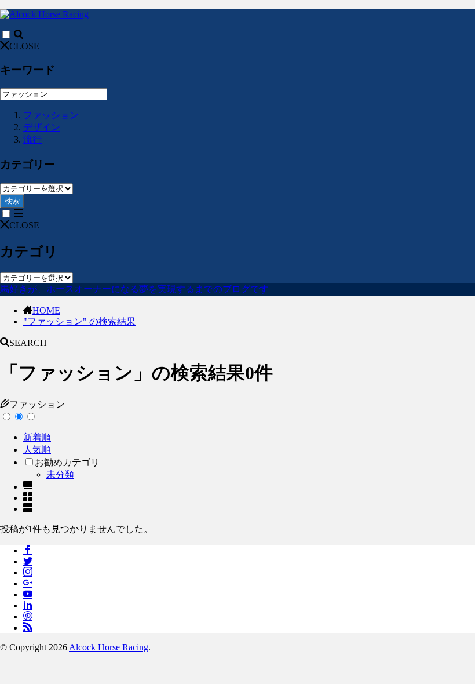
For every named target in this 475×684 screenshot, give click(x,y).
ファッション (51, 115)
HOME (46, 310)
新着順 (37, 437)
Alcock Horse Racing (108, 647)
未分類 (60, 474)
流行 (32, 139)
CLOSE (24, 46)
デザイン (41, 127)
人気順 (37, 449)
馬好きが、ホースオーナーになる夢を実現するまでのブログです (134, 289)
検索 (12, 201)
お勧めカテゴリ (67, 462)
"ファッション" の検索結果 (79, 321)
